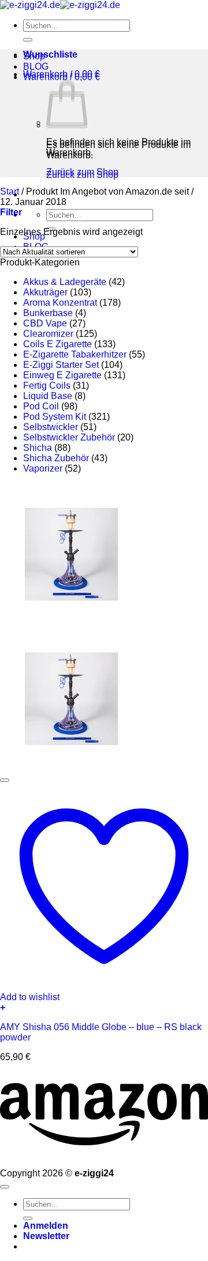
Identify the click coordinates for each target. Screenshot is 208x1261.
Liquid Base (47, 396)
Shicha (37, 448)
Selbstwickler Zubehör (69, 437)
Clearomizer (48, 334)
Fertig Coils (46, 385)
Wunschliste (50, 54)
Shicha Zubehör (56, 458)
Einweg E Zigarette (62, 375)
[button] (61, 74)
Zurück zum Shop (82, 172)
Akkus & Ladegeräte (64, 282)
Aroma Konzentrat (60, 302)
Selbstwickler (50, 427)
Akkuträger (45, 292)
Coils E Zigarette (57, 344)
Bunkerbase (48, 313)
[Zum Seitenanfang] (4, 1186)
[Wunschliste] (4, 780)
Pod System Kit (54, 416)
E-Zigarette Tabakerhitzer (75, 354)
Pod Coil (41, 406)
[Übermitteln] (27, 39)
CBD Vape (45, 323)
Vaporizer (42, 468)
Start (9, 191)
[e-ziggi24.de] (60, 5)
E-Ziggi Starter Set (61, 365)
